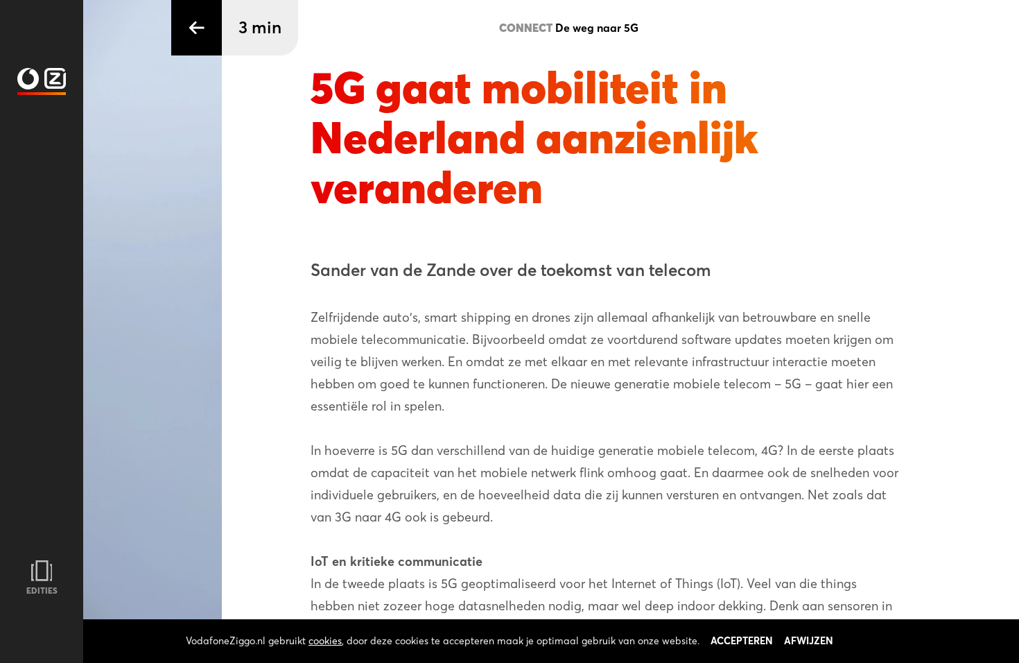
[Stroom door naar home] (41, 79)
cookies (325, 641)
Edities (42, 590)
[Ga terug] (196, 27)
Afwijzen (808, 641)
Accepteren (742, 641)
